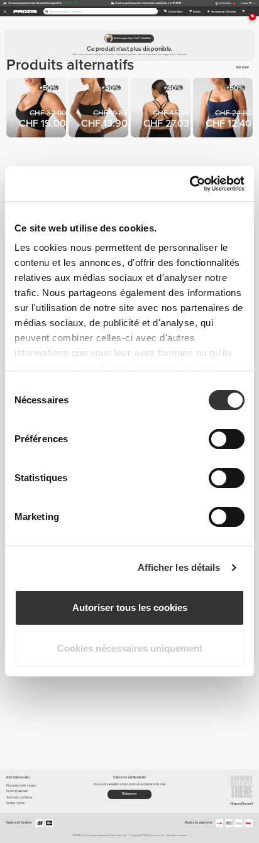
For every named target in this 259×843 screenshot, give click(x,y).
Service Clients (15, 803)
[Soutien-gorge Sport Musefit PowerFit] (162, 109)
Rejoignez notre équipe (21, 785)
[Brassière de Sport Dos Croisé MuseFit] (100, 109)
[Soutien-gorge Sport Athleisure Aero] (37, 109)
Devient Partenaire (17, 791)
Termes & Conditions (19, 797)
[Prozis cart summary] (243, 11)
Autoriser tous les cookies (129, 607)
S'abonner (129, 793)
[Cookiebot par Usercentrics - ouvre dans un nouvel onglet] (190, 184)
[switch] (227, 439)
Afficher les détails (179, 567)
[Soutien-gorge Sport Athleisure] (224, 109)
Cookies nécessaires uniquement (129, 648)
